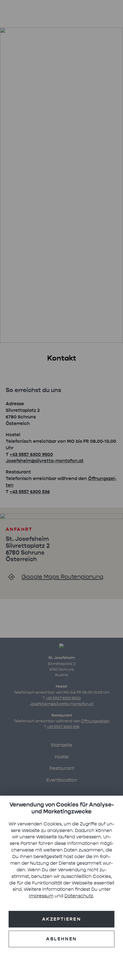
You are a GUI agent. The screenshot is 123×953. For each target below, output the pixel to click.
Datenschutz (78, 896)
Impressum (41, 896)
